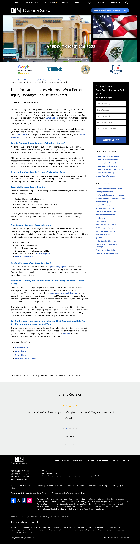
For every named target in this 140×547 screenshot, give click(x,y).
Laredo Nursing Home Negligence (109, 169)
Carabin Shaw (52, 118)
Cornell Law (20, 351)
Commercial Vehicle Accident (107, 253)
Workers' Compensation (105, 215)
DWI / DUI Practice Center (106, 224)
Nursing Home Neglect (105, 208)
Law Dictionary (22, 347)
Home (17, 2)
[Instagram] (29, 500)
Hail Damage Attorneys (105, 228)
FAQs (77, 2)
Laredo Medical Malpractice (107, 163)
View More (70, 437)
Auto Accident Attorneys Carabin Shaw (26, 493)
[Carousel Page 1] (63, 428)
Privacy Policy (102, 460)
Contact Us (115, 2)
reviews (66, 333)
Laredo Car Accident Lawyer (107, 159)
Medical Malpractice (104, 205)
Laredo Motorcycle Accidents (107, 166)
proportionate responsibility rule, (62, 293)
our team (22, 134)
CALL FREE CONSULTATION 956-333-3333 (28, 103)
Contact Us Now (111, 140)
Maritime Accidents (104, 234)
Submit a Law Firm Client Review (70, 444)
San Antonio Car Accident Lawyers (110, 188)
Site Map (114, 460)
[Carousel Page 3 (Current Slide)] (70, 428)
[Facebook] (13, 500)
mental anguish (43, 253)
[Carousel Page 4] (73, 428)
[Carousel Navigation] (70, 428)
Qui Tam (99, 238)
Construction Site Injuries (106, 211)
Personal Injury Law (104, 201)
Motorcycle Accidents (104, 192)
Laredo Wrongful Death (105, 176)
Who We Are (50, 2)
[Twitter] (18, 500)
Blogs (88, 2)
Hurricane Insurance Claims (107, 231)
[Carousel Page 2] (66, 428)
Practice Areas (32, 2)
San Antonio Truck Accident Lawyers (110, 195)
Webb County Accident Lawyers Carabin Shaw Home (31, 10)
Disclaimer (90, 460)
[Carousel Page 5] (76, 428)
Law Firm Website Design (116, 538)
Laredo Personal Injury (105, 173)
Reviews (65, 2)
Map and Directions (49, 471)
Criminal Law (101, 221)
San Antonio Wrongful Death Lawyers (111, 198)
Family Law (100, 218)
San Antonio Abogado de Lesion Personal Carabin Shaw (63, 493)
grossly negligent (58, 266)
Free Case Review (104, 86)
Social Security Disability (106, 241)
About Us (65, 460)
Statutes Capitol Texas (25, 358)
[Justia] (24, 500)
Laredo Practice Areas (106, 151)
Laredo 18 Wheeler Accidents (107, 156)
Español (101, 2)
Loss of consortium (24, 256)
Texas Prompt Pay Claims (106, 250)
